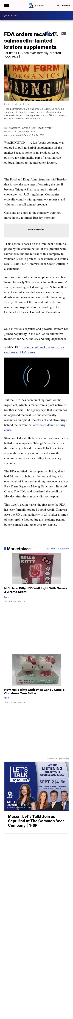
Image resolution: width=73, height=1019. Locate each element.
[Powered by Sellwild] (63, 758)
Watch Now (63, 5)
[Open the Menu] (6, 5)
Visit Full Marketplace (57, 548)
